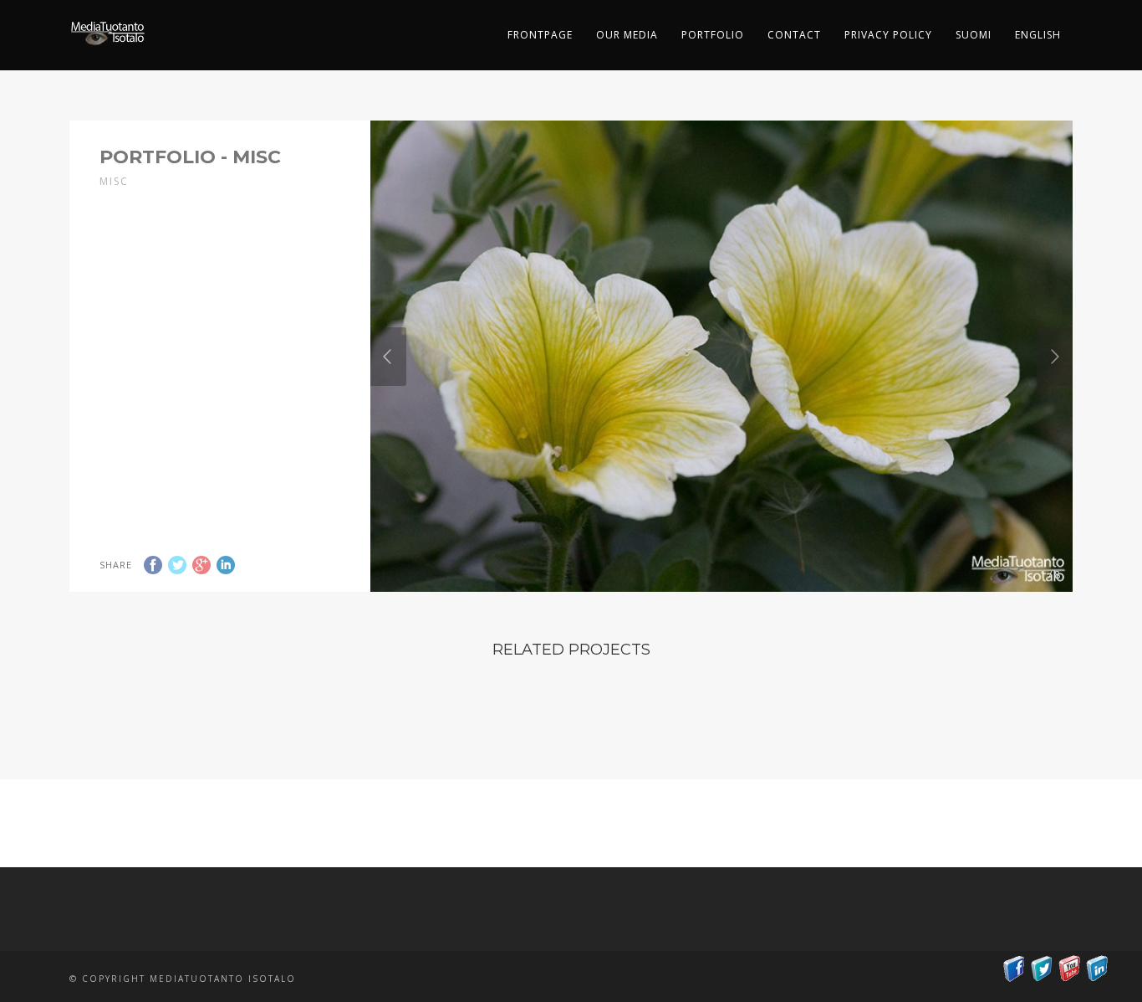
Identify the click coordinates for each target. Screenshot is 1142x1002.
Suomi (974, 35)
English (1038, 35)
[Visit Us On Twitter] (1041, 972)
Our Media (627, 35)
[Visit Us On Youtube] (1069, 972)
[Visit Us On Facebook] (1013, 972)
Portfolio (712, 35)
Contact (794, 35)
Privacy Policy (888, 35)
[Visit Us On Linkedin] (1096, 972)
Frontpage (540, 35)
